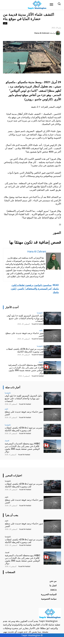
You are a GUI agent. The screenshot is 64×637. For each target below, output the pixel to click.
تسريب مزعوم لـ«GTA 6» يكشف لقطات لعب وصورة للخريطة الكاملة (25, 350)
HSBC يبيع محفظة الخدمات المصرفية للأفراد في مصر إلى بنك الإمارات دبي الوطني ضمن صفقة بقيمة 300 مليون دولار (26, 369)
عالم (5, 23)
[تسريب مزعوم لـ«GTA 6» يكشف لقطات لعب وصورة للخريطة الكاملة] (52, 351)
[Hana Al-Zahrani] (58, 33)
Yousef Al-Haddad (38, 324)
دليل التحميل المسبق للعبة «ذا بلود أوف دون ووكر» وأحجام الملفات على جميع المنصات (25, 318)
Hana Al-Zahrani (41, 33)
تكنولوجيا (40, 312)
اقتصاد (41, 362)
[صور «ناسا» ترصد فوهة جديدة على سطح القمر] (52, 335)
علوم (41, 330)
